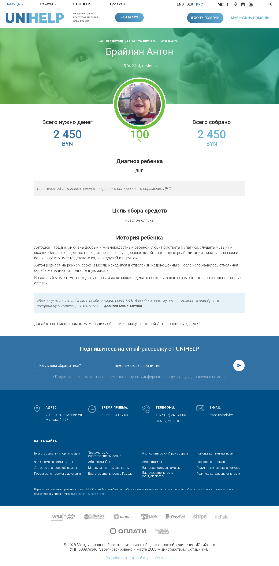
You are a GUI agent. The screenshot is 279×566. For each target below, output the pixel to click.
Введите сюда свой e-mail (138, 365)
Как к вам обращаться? (60, 365)
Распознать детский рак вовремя (165, 453)
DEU (190, 4)
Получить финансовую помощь (218, 468)
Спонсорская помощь (211, 462)
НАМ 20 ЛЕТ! (129, 17)
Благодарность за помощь (161, 468)
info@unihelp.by (221, 415)
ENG (180, 4)
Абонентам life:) (99, 462)
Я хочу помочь (205, 18)
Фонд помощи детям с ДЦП (53, 462)
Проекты (117, 4)
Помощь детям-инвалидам (214, 453)
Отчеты (46, 4)
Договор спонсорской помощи (56, 468)
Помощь (13, 4)
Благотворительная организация (57, 453)
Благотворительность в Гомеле (110, 473)
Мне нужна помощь (250, 18)
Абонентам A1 (152, 462)
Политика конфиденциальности (218, 473)
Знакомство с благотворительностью (104, 454)
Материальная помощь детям (108, 468)
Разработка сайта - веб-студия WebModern (139, 558)
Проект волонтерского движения (57, 473)
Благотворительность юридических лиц (157, 474)
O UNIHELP (81, 4)
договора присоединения (89, 493)
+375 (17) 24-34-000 (171, 415)
